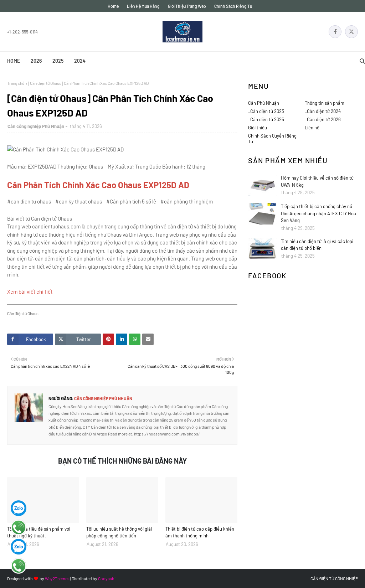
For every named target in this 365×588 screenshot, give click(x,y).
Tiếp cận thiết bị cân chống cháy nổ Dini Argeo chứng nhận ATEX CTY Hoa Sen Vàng (318, 213)
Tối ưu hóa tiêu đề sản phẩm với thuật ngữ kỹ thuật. (38, 532)
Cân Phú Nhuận (263, 103)
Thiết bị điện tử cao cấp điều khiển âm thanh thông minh (199, 532)
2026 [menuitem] (36, 61)
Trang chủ (15, 83)
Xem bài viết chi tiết (29, 291)
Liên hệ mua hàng (143, 6)
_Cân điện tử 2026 (323, 119)
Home (113, 6)
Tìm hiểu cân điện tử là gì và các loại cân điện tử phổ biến (317, 244)
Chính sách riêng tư (233, 6)
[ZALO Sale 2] (18, 547)
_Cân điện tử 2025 (266, 119)
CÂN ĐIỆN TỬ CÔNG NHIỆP (334, 578)
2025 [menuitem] (57, 61)
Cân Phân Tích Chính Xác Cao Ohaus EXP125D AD (98, 185)
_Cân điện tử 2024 (323, 111)
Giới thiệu (257, 127)
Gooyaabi (106, 578)
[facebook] (335, 31)
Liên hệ (312, 127)
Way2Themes (57, 578)
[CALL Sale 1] (18, 527)
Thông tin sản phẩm (324, 103)
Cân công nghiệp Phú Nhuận (35, 126)
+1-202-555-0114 (22, 31)
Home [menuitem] (13, 61)
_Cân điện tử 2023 (266, 111)
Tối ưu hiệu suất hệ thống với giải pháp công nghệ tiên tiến (119, 532)
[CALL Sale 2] (18, 566)
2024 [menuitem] (80, 61)
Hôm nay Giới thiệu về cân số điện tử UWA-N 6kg (317, 181)
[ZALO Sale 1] (18, 508)
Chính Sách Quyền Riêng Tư (272, 138)
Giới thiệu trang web (187, 6)
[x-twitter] (351, 31)
